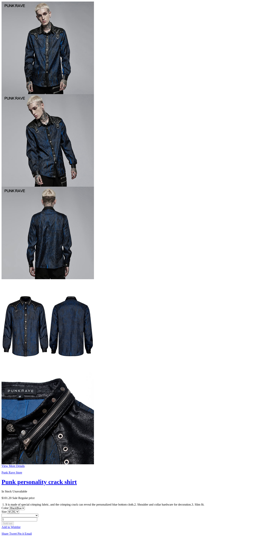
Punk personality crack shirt (39, 481)
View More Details (13, 466)
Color (5, 508)
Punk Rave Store (12, 472)
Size (5, 511)
